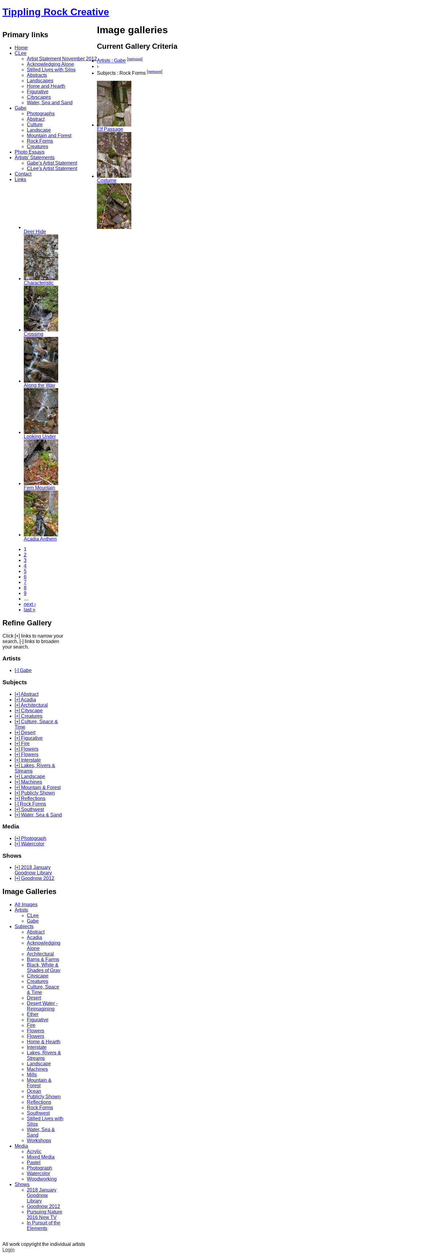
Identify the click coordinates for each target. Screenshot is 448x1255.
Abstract (35, 119)
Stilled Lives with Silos (51, 69)
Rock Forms (40, 141)
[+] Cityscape (29, 710)
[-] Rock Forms (30, 803)
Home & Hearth (43, 1041)
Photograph (39, 1168)
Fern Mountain (39, 487)
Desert (34, 997)
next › (30, 604)
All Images (26, 904)
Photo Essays (29, 152)
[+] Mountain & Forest (38, 787)
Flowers (35, 1030)
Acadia (34, 937)
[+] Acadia (25, 699)
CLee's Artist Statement (52, 168)
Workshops (39, 1140)
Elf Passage (110, 129)
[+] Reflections (30, 798)
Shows (22, 1184)
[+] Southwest (29, 809)
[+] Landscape (30, 776)
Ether (32, 1014)
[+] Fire (22, 743)
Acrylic (34, 1151)
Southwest (38, 1113)
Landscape (39, 130)
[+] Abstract (26, 694)
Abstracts (37, 75)
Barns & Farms (43, 959)
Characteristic (39, 282)
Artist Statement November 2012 (62, 58)
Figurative (37, 91)
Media (21, 1146)
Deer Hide (35, 231)
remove (134, 59)
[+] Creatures (28, 716)
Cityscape (37, 975)
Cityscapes (39, 97)
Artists (21, 910)
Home (21, 47)
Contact (23, 174)
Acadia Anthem (40, 539)
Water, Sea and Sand (50, 102)
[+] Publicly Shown (35, 793)
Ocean (34, 1091)
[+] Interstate (28, 760)
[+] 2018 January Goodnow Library (33, 870)
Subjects (24, 926)
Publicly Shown (44, 1096)
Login (8, 1249)
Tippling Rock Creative (55, 11)
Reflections (39, 1102)
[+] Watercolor (29, 843)
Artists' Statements (35, 157)
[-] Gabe (23, 670)
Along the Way (39, 385)
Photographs (41, 113)
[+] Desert (25, 732)
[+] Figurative (29, 738)
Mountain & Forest (39, 1083)
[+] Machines (28, 782)
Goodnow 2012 (43, 1206)
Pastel (34, 1162)
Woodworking (42, 1179)
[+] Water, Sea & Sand (38, 814)
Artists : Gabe (111, 60)
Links (20, 179)
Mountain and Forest (49, 135)
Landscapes (40, 80)
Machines (37, 1069)
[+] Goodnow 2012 (34, 878)
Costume (106, 180)
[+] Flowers (26, 749)
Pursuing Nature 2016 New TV (44, 1214)
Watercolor (38, 1173)
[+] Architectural (31, 705)
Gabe (21, 108)
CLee (21, 53)
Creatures (37, 146)
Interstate (37, 1047)
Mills (32, 1074)
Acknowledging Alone (50, 64)
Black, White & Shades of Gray (43, 967)
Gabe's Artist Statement (52, 163)
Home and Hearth (46, 86)
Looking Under (40, 436)
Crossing (33, 334)
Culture (35, 124)
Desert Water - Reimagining (42, 1006)
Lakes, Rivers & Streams (44, 1055)
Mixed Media (41, 1157)
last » (29, 609)
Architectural (40, 953)
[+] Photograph (30, 838)
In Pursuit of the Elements (43, 1225)
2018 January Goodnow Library (41, 1195)
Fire (31, 1025)
